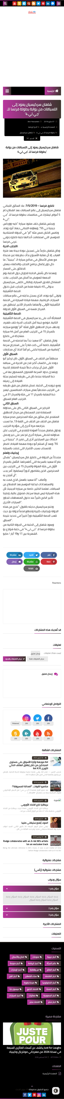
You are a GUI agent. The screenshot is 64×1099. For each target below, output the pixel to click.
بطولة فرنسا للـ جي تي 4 (45, 132)
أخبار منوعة (15, 963)
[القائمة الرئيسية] (7, 91)
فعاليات (32, 995)
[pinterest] (43, 3)
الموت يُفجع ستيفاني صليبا (34, 822)
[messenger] (53, 3)
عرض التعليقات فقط (36, 659)
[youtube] (15, 3)
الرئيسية (50, 91)
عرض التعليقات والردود (13, 659)
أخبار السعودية (49, 995)
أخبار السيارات (15, 995)
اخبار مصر (52, 1002)
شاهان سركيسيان (26, 132)
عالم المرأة (51, 963)
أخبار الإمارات (16, 970)
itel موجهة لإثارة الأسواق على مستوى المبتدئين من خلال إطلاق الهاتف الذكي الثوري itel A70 (28, 765)
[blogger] (34, 3)
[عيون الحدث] (32, 12)
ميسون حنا (14, 989)
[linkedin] (48, 3)
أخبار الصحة (51, 989)
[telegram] (24, 3)
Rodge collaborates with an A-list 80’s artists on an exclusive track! (25, 842)
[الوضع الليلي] (56, 1091)
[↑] (32, 1086)
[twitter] (38, 3)
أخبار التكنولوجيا (49, 983)
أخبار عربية (51, 957)
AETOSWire (55, 1057)
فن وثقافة (34, 970)
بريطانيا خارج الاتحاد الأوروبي (34, 804)
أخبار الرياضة (32, 127)
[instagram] (39, 1095)
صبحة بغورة (29, 983)
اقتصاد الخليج (32, 989)
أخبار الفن (13, 976)
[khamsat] (19, 3)
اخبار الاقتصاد (50, 976)
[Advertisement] (32, 50)
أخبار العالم (51, 970)
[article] (32, 599)
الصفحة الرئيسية (49, 127)
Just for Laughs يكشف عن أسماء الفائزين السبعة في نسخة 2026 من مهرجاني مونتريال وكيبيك (34, 1049)
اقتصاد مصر (34, 1002)
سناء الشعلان (31, 976)
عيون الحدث (20, 1089)
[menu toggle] (59, 3)
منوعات (35, 957)
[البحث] (5, 3)
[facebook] (25, 1095)
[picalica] (20, 1095)
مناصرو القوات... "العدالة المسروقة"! (30, 786)
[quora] (29, 3)
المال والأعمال (18, 957)
